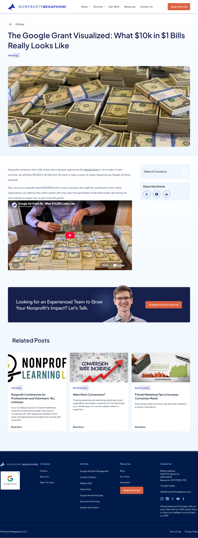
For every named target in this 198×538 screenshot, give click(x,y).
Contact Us (146, 6)
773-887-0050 (167, 486)
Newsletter (125, 482)
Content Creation (88, 477)
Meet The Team (47, 482)
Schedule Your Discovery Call (164, 304)
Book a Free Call (179, 6)
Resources (130, 6)
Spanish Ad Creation (89, 507)
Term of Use (175, 531)
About (84, 6)
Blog (122, 470)
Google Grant (91, 169)
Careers (43, 470)
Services (98, 6)
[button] (84, 6)
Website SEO (86, 483)
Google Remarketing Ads (91, 495)
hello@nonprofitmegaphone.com (175, 491)
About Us (44, 476)
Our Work (114, 6)
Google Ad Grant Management (94, 471)
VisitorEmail (85, 489)
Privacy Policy (191, 531)
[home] (37, 6)
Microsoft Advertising (90, 501)
